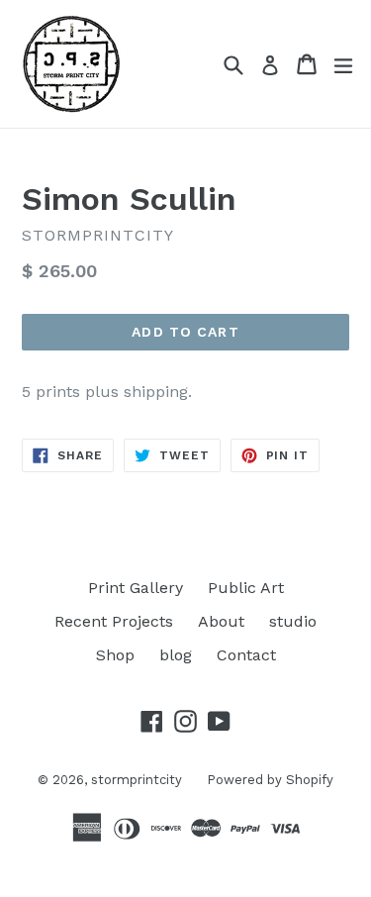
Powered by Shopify (270, 779)
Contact (246, 655)
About (221, 621)
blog (175, 655)
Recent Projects (113, 621)
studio (293, 621)
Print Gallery (135, 587)
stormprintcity (136, 779)
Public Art (246, 587)
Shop (115, 655)
